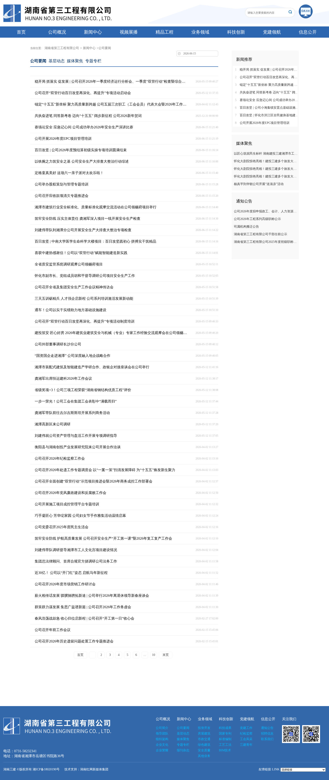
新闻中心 (93, 32)
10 (153, 655)
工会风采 (246, 739)
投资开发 (204, 728)
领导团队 (162, 733)
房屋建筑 (204, 733)
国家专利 (225, 733)
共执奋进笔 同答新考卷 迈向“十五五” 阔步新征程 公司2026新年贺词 (267, 92)
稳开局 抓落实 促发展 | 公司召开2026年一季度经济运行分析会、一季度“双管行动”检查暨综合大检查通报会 (267, 69)
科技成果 (225, 728)
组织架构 (162, 739)
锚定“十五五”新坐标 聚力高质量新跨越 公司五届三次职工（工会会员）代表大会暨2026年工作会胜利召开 (267, 84)
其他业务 (204, 756)
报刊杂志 (183, 750)
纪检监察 (246, 733)
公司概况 (57, 32)
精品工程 (164, 32)
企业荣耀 (162, 750)
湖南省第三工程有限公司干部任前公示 (260, 234)
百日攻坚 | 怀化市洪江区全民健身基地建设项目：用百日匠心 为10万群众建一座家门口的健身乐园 (267, 115)
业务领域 (200, 32)
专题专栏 (93, 61)
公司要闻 (38, 61)
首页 (21, 32)
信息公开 (308, 32)
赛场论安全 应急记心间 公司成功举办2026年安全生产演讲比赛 (267, 100)
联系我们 (267, 739)
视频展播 (129, 32)
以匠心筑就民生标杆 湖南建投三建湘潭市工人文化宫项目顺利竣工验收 (266, 153)
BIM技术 (225, 750)
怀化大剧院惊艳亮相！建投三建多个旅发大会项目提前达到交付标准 (266, 161)
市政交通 (204, 739)
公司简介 (162, 728)
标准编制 (225, 739)
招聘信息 (267, 733)
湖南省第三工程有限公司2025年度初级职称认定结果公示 (266, 241)
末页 (165, 655)
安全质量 (204, 750)
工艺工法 (225, 744)
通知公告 (267, 728)
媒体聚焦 (75, 61)
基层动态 (57, 61)
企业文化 (162, 744)
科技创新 (236, 32)
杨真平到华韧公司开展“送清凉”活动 (259, 184)
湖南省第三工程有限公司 (62, 48)
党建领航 (272, 32)
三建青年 (246, 744)
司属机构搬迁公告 (246, 226)
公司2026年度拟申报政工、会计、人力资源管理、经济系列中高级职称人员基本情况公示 (266, 211)
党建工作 (246, 728)
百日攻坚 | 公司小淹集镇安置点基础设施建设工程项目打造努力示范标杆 (267, 107)
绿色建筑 (204, 744)
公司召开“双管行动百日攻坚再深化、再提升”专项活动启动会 (267, 77)
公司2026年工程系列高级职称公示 (257, 219)
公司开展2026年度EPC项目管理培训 (262, 123)
